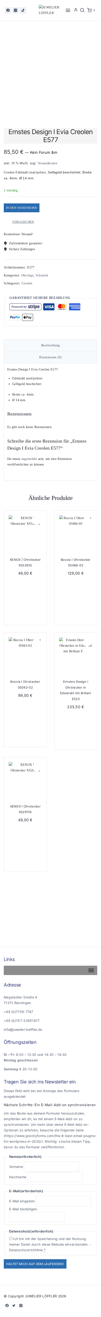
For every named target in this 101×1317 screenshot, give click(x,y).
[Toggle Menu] (91, 970)
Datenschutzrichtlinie (26, 1250)
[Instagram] (15, 10)
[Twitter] (14, 1305)
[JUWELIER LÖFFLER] (50, 10)
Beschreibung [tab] (50, 345)
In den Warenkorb (21, 207)
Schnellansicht (36, 521)
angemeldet (29, 459)
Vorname (16, 1167)
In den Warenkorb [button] (25, 613)
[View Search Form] (82, 10)
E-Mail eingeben (22, 1201)
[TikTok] (23, 10)
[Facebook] (8, 10)
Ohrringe (27, 275)
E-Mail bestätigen (23, 1209)
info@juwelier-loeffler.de (23, 1029)
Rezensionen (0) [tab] (50, 357)
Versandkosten (47, 163)
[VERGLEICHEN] (36, 530)
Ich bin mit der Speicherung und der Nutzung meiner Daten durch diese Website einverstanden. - (50, 1244)
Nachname (17, 1177)
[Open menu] (68, 10)
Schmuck (42, 275)
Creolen (27, 283)
